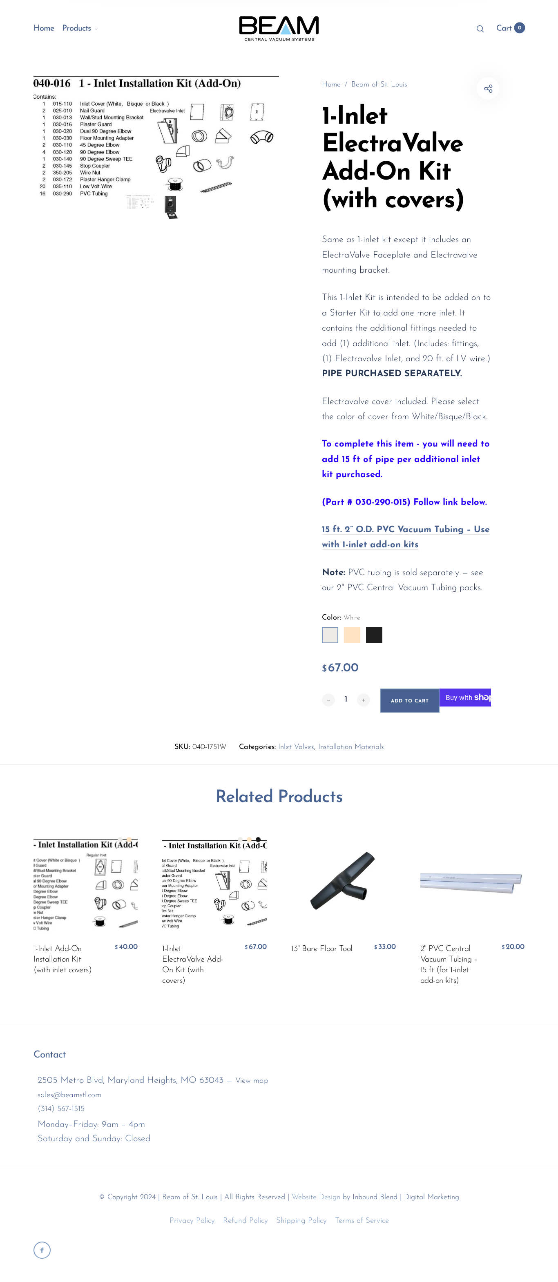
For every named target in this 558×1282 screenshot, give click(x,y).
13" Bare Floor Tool (322, 949)
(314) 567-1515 (61, 1109)
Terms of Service (362, 1221)
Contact (49, 1055)
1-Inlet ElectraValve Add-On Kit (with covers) (192, 965)
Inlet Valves (296, 747)
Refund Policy (245, 1221)
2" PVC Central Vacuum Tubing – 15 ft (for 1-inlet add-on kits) (449, 965)
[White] (330, 635)
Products (76, 28)
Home (43, 28)
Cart (508, 28)
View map (251, 1081)
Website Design (316, 1197)
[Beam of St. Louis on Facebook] (42, 1250)
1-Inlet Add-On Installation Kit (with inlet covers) (62, 959)
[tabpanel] (156, 135)
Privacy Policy (192, 1221)
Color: (341, 618)
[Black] (374, 635)
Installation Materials (351, 747)
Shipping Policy (301, 1221)
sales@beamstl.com (69, 1095)
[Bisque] (352, 635)
